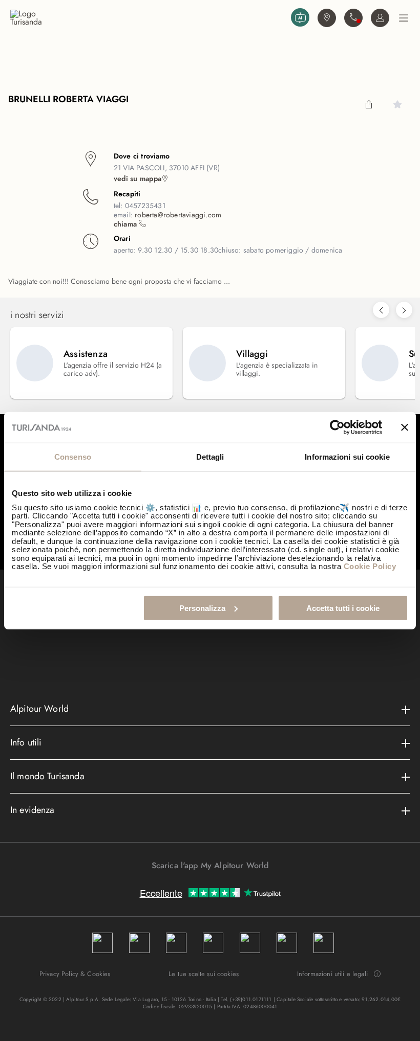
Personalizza (202, 607)
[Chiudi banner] (404, 427)
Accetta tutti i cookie (343, 607)
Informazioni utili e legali (332, 974)
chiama (126, 224)
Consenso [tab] (72, 456)
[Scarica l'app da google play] (205, 883)
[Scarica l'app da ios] (215, 883)
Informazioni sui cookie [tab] (347, 456)
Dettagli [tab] (210, 456)
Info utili (26, 742)
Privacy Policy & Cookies (75, 974)
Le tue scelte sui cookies (204, 974)
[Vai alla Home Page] (148, 18)
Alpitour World (39, 708)
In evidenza (32, 810)
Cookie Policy (370, 566)
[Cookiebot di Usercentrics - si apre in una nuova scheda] (337, 427)
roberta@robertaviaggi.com (178, 215)
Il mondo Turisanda (47, 776)
